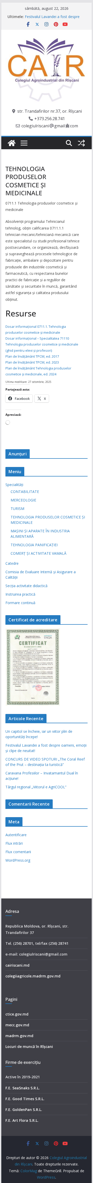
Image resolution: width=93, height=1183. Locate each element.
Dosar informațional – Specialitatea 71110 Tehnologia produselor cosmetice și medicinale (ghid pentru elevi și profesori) (41, 344)
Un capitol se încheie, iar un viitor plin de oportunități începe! (52, 16)
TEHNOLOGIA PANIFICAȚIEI (34, 544)
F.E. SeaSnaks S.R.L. (22, 1087)
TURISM (17, 508)
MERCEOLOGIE (23, 500)
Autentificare (16, 834)
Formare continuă (20, 602)
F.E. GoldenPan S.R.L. (23, 1109)
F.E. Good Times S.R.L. (24, 1098)
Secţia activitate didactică (26, 585)
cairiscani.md (17, 965)
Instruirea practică (20, 594)
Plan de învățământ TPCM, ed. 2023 (32, 362)
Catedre (12, 563)
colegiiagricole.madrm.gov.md (32, 976)
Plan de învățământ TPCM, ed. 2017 (32, 356)
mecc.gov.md (17, 1024)
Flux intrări (14, 843)
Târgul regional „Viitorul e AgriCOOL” (35, 786)
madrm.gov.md (19, 1035)
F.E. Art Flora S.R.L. (21, 1120)
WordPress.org (17, 860)
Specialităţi (14, 484)
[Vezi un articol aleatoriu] (81, 143)
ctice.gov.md (16, 1014)
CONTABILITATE (25, 491)
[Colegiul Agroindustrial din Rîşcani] (11, 143)
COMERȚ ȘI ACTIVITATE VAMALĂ (38, 553)
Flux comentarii (18, 851)
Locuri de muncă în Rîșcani (29, 1046)
